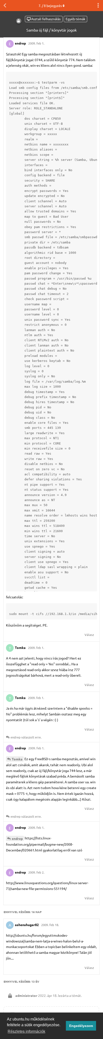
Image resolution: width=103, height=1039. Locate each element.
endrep (17, 838)
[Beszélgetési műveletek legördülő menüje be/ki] (98, 5)
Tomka (17, 759)
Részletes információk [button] (26, 1031)
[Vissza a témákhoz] (5, 5)
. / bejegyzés (50, 5)
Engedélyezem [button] (81, 1026)
